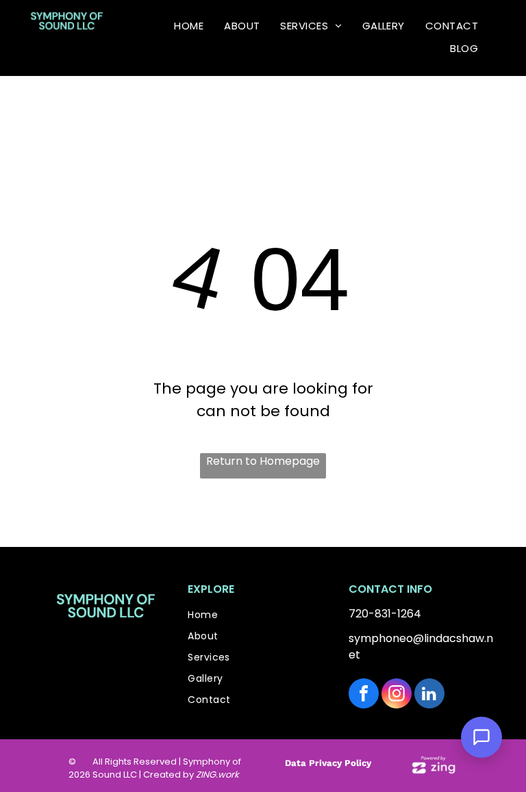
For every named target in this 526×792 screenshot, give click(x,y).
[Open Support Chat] (481, 737)
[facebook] (364, 695)
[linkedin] (429, 695)
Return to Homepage (263, 461)
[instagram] (396, 695)
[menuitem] (189, 26)
